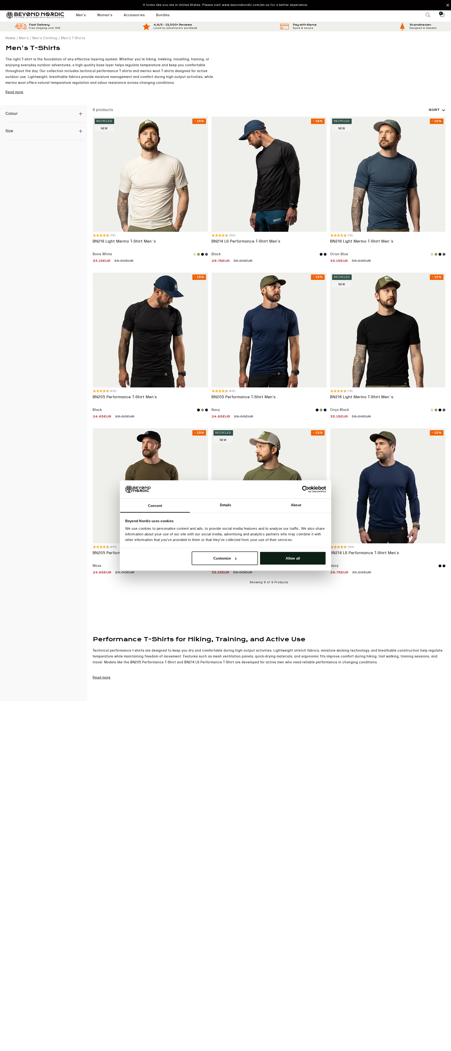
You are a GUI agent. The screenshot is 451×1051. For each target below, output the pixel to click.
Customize (222, 558)
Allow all (293, 558)
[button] (225, 5)
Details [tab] (225, 505)
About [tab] (296, 505)
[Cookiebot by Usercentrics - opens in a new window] (305, 489)
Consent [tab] (155, 505)
